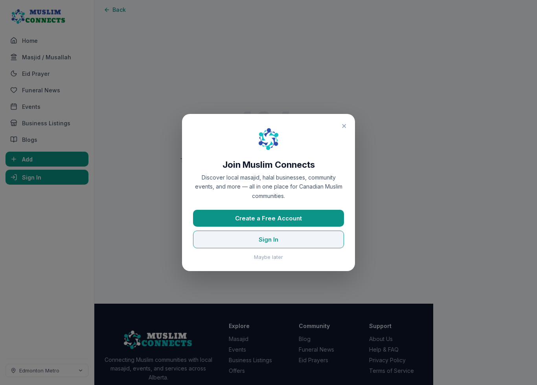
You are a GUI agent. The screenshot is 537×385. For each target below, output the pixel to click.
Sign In (268, 239)
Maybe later (268, 257)
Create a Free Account (268, 218)
